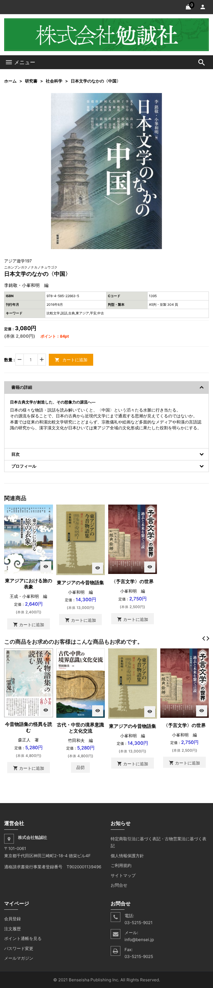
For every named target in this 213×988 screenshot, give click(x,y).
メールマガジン (18, 958)
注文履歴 (12, 928)
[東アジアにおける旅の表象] (28, 538)
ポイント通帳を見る (23, 938)
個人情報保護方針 (127, 855)
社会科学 (54, 81)
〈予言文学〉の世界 (132, 581)
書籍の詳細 (21, 387)
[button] (157, 97)
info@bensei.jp (139, 939)
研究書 (31, 81)
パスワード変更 (18, 948)
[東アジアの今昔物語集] (80, 539)
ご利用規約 (121, 865)
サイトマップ (123, 875)
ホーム (10, 81)
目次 (15, 454)
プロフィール (23, 466)
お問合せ (119, 885)
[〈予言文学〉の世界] (132, 538)
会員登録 (12, 918)
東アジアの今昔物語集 (80, 582)
